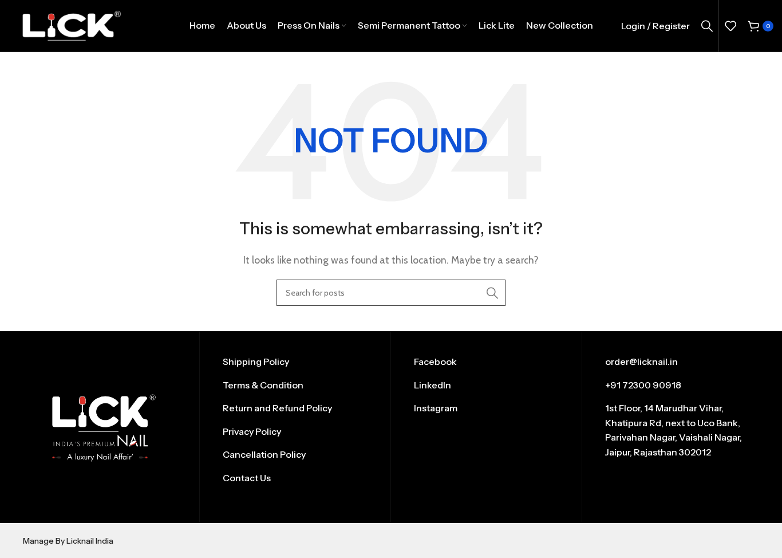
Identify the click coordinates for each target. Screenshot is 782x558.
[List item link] (295, 362)
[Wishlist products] (730, 25)
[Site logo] (71, 24)
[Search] (707, 25)
